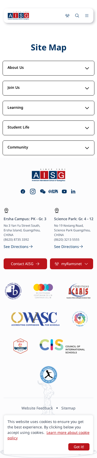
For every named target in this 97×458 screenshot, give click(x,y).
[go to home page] (18, 15)
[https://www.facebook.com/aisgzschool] (23, 191)
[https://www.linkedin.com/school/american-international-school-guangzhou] (73, 191)
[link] (18, 246)
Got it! (79, 446)
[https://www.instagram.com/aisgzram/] (32, 191)
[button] (25, 263)
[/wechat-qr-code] (43, 191)
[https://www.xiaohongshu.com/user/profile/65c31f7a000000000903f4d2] (53, 191)
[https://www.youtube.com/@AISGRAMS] (64, 191)
